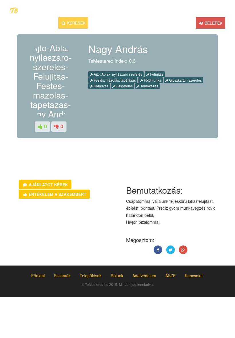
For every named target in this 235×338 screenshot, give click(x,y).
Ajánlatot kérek (48, 184)
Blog (142, 23)
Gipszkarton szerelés (185, 80)
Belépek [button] (212, 23)
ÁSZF (170, 275)
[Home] (53, 23)
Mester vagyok (175, 23)
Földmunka (152, 80)
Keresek (75, 23)
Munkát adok (111, 23)
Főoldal (38, 275)
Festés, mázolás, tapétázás (114, 80)
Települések (90, 275)
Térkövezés (149, 85)
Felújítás (156, 74)
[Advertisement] (64, 164)
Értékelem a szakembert (57, 194)
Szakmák (62, 275)
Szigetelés (124, 85)
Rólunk (117, 275)
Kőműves (100, 85)
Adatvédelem (144, 275)
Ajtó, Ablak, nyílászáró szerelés (117, 74)
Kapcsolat (194, 275)
